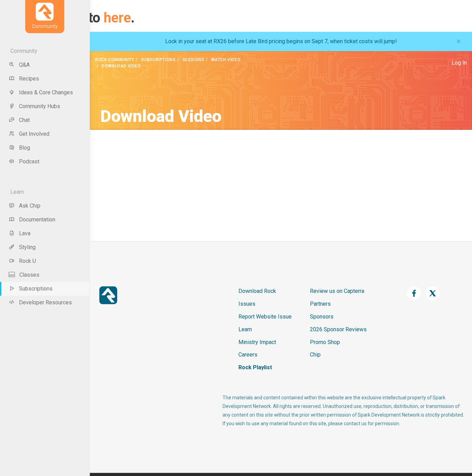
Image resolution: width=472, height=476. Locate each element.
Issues (246, 304)
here (117, 18)
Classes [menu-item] (29, 275)
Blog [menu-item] (24, 147)
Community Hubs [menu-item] (39, 106)
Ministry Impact (257, 342)
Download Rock (257, 291)
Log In (459, 62)
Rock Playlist (255, 367)
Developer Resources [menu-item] (45, 302)
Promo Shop (325, 342)
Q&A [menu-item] (24, 64)
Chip (315, 354)
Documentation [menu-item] (37, 219)
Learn (245, 329)
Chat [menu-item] (24, 120)
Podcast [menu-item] (29, 161)
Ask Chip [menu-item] (29, 205)
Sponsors (321, 316)
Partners (320, 304)
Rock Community (114, 59)
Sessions (193, 59)
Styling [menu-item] (27, 247)
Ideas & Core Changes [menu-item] (46, 92)
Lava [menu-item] (24, 233)
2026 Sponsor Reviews (338, 329)
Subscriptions (158, 59)
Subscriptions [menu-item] (36, 288)
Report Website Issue (265, 316)
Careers (247, 354)
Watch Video (226, 59)
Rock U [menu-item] (27, 261)
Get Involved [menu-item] (34, 134)
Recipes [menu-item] (29, 78)
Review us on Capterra (337, 291)
